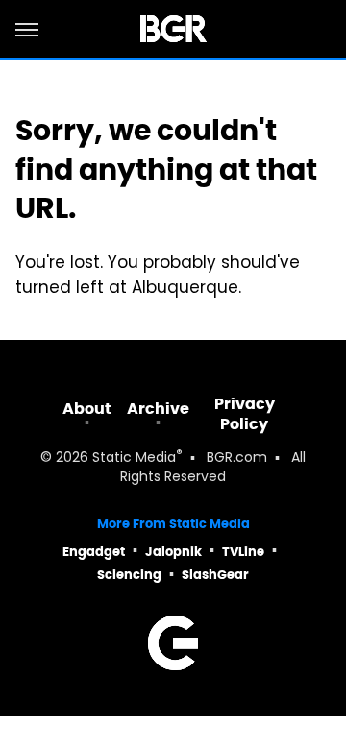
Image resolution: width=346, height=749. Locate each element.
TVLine (243, 552)
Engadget (93, 552)
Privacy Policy (244, 414)
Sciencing (129, 575)
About (86, 409)
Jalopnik (173, 552)
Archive (158, 409)
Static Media (134, 458)
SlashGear (215, 575)
